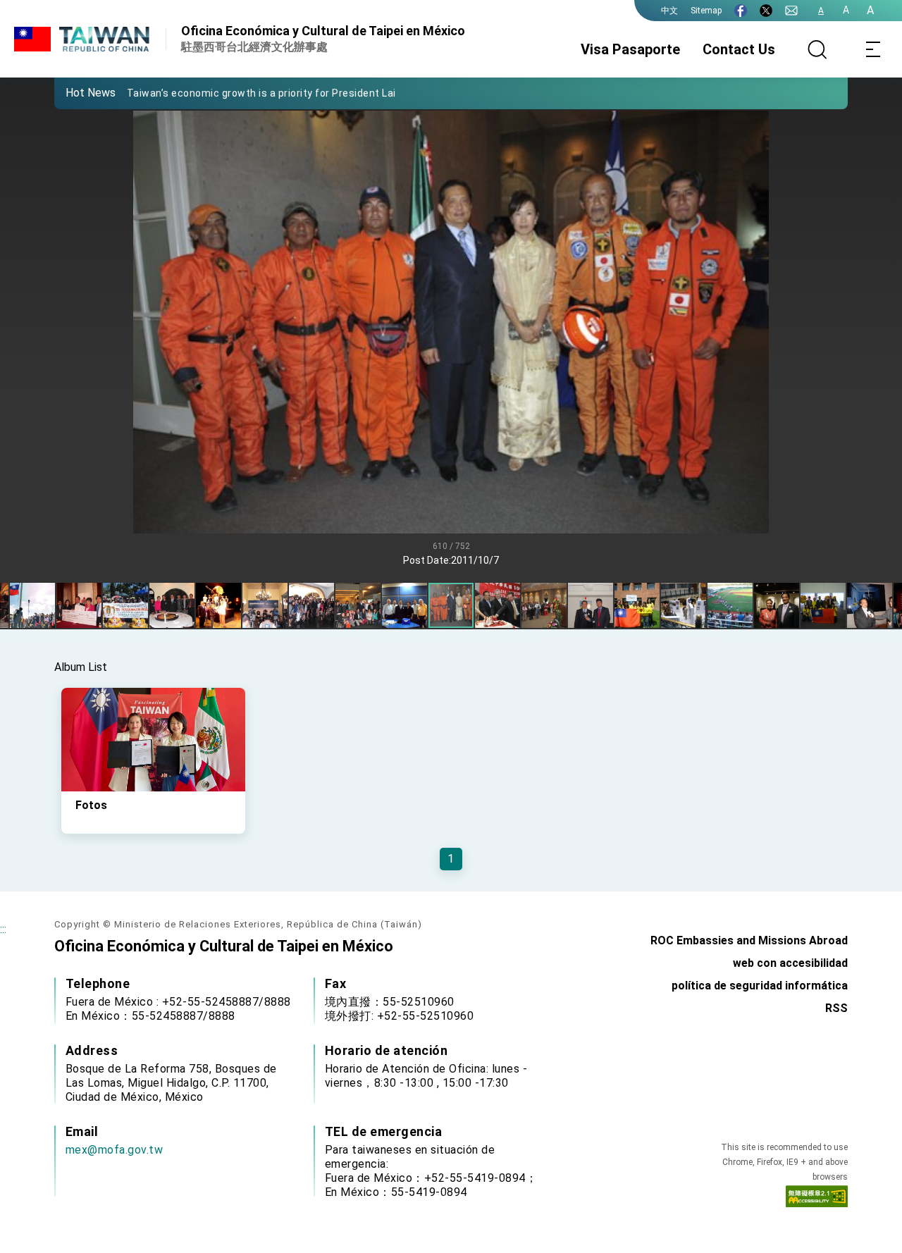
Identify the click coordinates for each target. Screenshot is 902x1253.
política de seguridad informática (760, 985)
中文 (669, 11)
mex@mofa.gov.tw (114, 1149)
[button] (75, 92)
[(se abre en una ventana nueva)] (740, 10)
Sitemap (706, 11)
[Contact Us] (791, 10)
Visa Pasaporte (630, 49)
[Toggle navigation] (874, 49)
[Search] (817, 49)
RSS (836, 1008)
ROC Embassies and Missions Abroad (749, 940)
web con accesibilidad (790, 963)
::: (3, 929)
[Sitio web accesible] (817, 1199)
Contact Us (739, 49)
